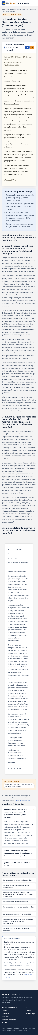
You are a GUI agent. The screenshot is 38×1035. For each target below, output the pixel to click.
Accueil (4, 9)
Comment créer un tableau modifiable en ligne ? (18, 880)
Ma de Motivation (16, 3)
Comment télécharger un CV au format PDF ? (17, 914)
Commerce (5, 1014)
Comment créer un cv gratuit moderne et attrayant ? (16, 929)
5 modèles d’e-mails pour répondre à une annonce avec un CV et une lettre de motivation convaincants (18, 894)
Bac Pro (4, 1022)
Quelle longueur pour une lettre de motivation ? (17, 864)
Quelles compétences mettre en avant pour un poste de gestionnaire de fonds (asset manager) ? (18, 853)
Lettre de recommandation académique (15, 901)
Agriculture (5, 1017)
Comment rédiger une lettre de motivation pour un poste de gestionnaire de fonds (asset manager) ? (15, 813)
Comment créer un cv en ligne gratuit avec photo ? (18, 908)
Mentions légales (31, 1014)
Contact (28, 1011)
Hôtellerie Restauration (9, 1019)
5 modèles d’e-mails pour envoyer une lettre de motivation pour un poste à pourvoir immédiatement (18, 921)
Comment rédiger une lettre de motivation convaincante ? (16, 886)
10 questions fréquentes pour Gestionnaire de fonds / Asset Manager (18, 785)
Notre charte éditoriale (23, 800)
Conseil (9, 9)
